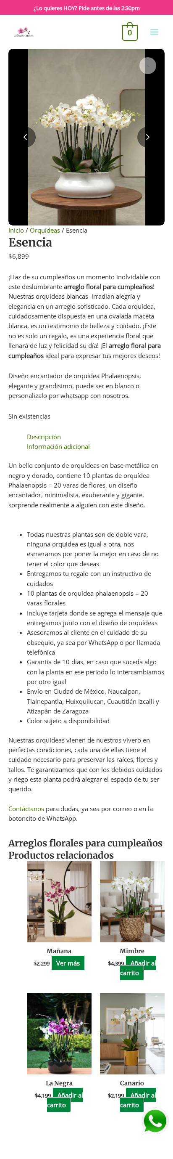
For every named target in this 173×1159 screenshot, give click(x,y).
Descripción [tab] (44, 436)
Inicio (16, 230)
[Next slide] (147, 137)
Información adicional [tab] (58, 446)
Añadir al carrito (138, 968)
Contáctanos (26, 808)
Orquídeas (45, 230)
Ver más (68, 963)
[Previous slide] (25, 137)
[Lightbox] (147, 65)
